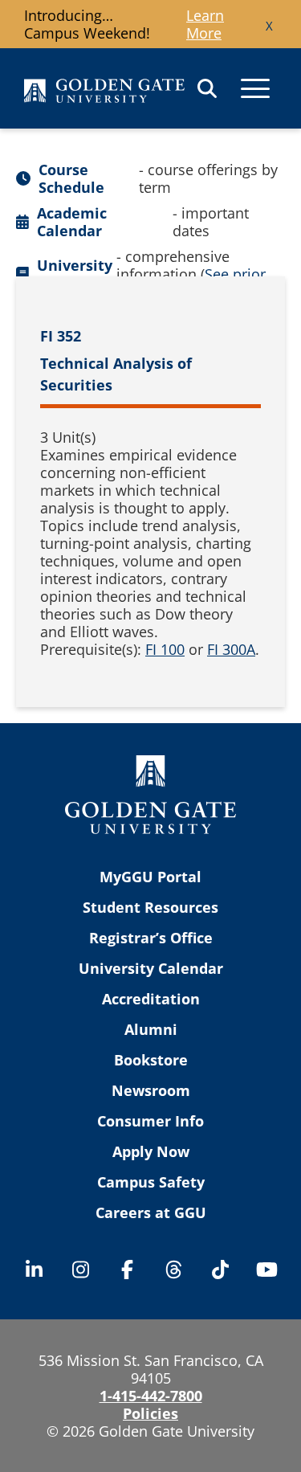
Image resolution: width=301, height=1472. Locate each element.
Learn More (205, 24)
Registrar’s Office (151, 937)
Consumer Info (150, 1121)
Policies (150, 1413)
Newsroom (151, 1090)
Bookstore (151, 1059)
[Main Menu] (255, 88)
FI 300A (231, 649)
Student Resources (150, 907)
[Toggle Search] (207, 88)
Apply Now (150, 1151)
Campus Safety (151, 1182)
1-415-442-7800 (151, 1395)
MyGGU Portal (150, 876)
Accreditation (151, 998)
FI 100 (165, 649)
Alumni (150, 1029)
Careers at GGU (151, 1212)
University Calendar (151, 968)
